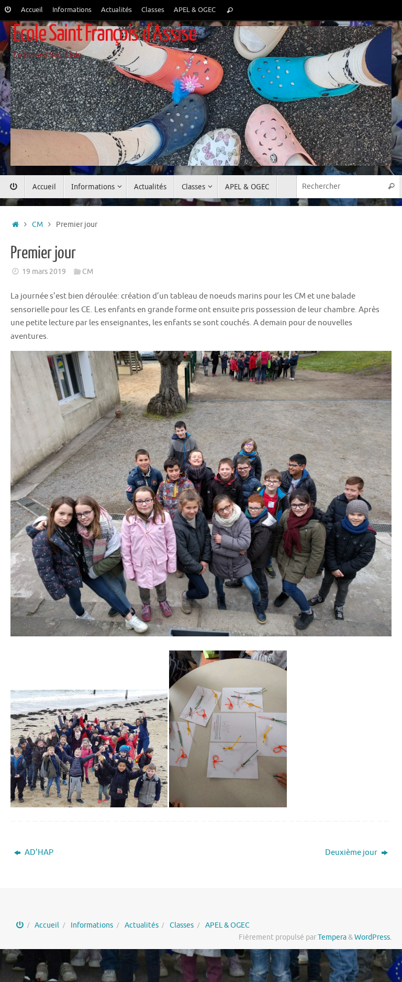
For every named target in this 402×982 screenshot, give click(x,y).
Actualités (116, 10)
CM (37, 224)
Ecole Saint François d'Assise (104, 33)
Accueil (32, 10)
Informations (72, 10)
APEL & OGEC (195, 10)
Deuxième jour (352, 853)
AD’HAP (38, 853)
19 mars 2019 (44, 271)
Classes (152, 10)
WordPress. (373, 937)
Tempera (332, 937)
